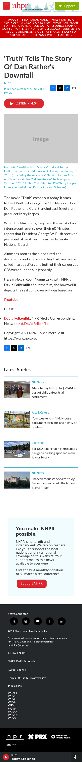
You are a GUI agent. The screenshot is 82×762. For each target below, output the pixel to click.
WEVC (12, 695)
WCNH (12, 693)
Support (68, 6)
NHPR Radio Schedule (21, 661)
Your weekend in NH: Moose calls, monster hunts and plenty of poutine (54, 422)
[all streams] (76, 757)
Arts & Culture (40, 412)
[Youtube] (12, 299)
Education (38, 443)
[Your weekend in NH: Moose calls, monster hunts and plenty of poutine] (17, 419)
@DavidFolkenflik (34, 323)
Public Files (15, 685)
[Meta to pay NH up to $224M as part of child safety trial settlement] (17, 389)
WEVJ (11, 705)
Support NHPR (32, 583)
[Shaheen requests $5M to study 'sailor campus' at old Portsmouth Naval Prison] (17, 480)
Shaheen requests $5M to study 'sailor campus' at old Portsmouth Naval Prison (54, 483)
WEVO (12, 711)
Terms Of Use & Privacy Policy (27, 677)
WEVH (12, 702)
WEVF (12, 699)
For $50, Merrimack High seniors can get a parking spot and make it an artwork (54, 453)
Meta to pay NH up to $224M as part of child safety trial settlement (54, 392)
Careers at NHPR (18, 669)
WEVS (12, 718)
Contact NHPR (17, 653)
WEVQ (12, 714)
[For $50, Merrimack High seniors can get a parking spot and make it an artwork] (17, 449)
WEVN (12, 708)
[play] (6, 757)
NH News (38, 382)
